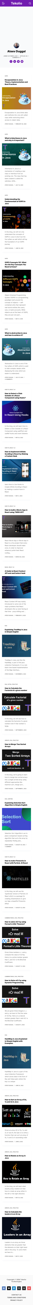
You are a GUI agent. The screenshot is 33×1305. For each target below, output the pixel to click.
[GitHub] (19, 1288)
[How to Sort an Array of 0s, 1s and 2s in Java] (16, 1116)
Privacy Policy (16, 1300)
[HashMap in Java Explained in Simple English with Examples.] (16, 1057)
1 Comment (8, 846)
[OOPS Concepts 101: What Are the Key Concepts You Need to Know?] (16, 281)
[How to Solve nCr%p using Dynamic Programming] (16, 996)
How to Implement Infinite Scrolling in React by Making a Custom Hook (16, 454)
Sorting (10, 799)
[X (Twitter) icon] (22, 61)
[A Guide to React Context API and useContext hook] (16, 587)
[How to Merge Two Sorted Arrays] (16, 760)
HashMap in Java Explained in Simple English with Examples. (16, 1041)
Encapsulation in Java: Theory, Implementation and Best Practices (16, 82)
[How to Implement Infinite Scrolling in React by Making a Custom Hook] (16, 470)
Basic (6, 567)
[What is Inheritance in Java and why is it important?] (16, 154)
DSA (6, 625)
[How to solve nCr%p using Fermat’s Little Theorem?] (16, 938)
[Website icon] (18, 61)
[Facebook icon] (11, 61)
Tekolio (16, 3)
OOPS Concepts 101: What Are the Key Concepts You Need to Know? (15, 264)
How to (7, 389)
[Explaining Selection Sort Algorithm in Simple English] (16, 819)
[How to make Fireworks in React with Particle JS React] (16, 877)
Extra (9, 684)
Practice (15, 684)
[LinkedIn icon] (14, 61)
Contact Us (16, 1295)
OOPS (6, 76)
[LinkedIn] (14, 1288)
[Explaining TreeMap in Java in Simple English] (16, 646)
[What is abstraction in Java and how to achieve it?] (16, 349)
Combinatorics (9, 918)
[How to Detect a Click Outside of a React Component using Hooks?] (16, 412)
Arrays (7, 740)
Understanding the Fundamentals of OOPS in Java (15, 201)
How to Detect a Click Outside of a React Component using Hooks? (15, 395)
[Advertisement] (16, 22)
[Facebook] (4, 1288)
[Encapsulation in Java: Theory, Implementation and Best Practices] (16, 98)
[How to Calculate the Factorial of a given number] (16, 704)
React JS (12, 389)
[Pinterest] (29, 1288)
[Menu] (3, 3)
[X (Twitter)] (9, 1288)
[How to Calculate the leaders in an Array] (16, 1228)
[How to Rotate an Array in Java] (16, 1172)
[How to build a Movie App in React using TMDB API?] (16, 526)
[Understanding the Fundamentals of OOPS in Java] (16, 217)
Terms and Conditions (16, 1297)
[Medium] (24, 1288)
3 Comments (8, 379)
